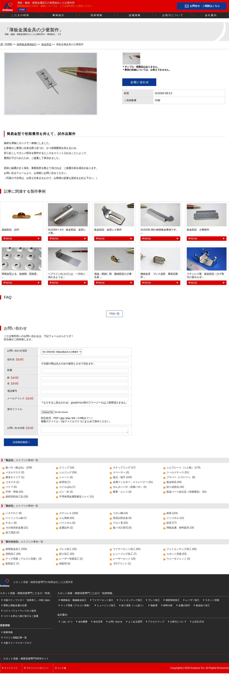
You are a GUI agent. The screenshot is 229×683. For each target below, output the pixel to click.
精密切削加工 (173, 600)
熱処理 (153, 605)
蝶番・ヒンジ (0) (122, 491)
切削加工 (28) (13, 554)
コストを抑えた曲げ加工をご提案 (20, 616)
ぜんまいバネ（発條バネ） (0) (129, 487)
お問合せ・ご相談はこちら (205, 6)
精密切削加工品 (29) (17, 496)
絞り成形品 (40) (175, 487)
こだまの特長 (20, 15)
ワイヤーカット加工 (102, 600)
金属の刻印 (184, 605)
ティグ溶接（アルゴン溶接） (76, 605)
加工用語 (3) (12, 532)
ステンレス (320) (68, 513)
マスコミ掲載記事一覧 (15, 637)
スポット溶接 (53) (176, 554)
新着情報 (8, 632)
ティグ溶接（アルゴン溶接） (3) (24, 558)
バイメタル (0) (67, 522)
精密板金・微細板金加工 (73, 600)
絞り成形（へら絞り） (133, 605)
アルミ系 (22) (120, 522)
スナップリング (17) (124, 467)
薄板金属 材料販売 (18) (180, 527)
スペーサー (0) (121, 472)
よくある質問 (135, 621)
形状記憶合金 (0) (122, 518)
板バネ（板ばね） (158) (19, 467)
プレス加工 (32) (68, 549)
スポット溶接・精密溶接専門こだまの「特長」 (26, 593)
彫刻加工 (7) (12, 563)
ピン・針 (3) (66, 491)
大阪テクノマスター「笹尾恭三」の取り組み (26, 600)
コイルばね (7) (67, 487)
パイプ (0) (11, 487)
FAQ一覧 (114, 313)
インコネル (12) (175, 518)
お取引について (172, 15)
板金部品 (46, 44)
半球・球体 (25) (14, 491)
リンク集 (61, 668)
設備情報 (135, 15)
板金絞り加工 (203, 605)
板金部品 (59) (174, 482)
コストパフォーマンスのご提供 (19, 610)
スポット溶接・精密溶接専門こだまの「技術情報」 (86, 593)
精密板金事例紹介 (27, 44)
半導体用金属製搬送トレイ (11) (76, 496)
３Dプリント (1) (122, 563)
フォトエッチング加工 (130, 600)
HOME (22, 10)
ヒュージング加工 (106, 605)
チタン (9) (11, 522)
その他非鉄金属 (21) (17, 527)
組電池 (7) (64, 482)
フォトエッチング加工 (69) (181, 549)
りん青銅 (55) (66, 518)
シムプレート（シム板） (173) (183, 467)
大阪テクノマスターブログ (17, 642)
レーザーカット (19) (124, 558)
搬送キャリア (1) (15, 477)
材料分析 (168, 605)
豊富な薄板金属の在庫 (15, 605)
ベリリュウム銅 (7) (16, 518)
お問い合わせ (115, 621)
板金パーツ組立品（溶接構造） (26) (186, 491)
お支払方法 (198, 621)
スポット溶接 (212, 600)
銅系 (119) (172, 513)
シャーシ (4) (66, 477)
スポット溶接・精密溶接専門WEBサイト (26, 658)
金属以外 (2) (66, 527)
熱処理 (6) (64, 563)
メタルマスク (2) (15, 472)
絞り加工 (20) (66, 554)
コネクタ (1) (12, 482)
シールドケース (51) (178, 472)
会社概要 (83, 621)
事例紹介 (58, 15)
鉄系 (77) (172, 522)
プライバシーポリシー (37, 668)
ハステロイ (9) (14, 513)
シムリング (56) (68, 472)
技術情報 (97, 15)
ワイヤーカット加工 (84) (126, 549)
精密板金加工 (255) (16, 549)
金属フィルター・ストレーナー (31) (133, 482)
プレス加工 (154, 600)
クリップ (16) (66, 467)
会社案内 (211, 15)
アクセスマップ (156, 621)
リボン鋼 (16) (120, 513)
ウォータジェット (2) (178, 558)
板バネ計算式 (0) (122, 527)
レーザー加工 (192, 600)
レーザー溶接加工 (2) (71, 558)
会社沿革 (98, 621)
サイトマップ (10, 668)
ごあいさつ (66, 621)
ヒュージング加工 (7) (124, 554)
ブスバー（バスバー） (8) (181, 477)
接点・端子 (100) (122, 477)
